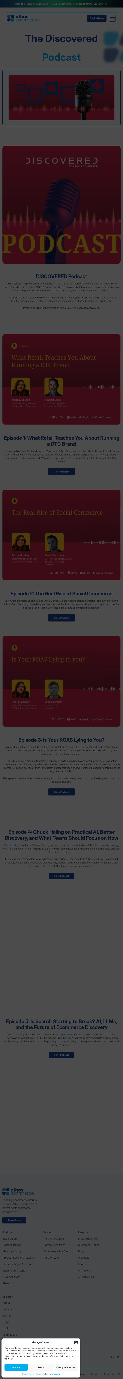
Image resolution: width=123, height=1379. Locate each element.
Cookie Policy (28, 1374)
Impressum (55, 1374)
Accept (16, 1367)
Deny (41, 1367)
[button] (75, 1342)
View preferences (65, 1367)
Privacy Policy (42, 1374)
